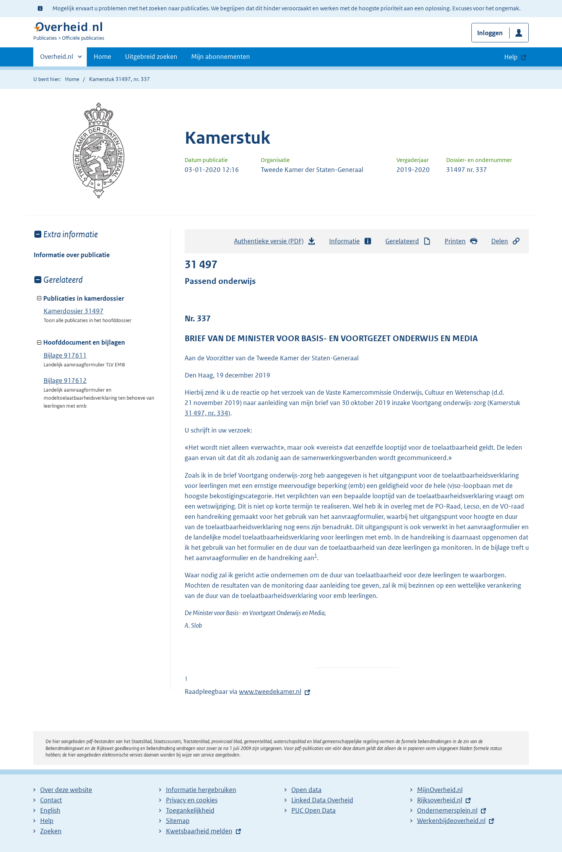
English (50, 810)
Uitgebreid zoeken (151, 56)
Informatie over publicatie (72, 255)
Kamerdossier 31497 (74, 311)
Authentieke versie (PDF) (271, 243)
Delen (499, 241)
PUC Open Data (313, 810)
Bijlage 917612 (65, 380)
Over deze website (66, 790)
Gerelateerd (402, 241)
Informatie (344, 241)
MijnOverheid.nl (440, 790)
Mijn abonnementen (220, 56)
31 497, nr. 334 (206, 413)
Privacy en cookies (192, 800)
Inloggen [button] (490, 33)
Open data (306, 790)
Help (47, 820)
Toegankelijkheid (190, 810)
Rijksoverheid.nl (439, 800)
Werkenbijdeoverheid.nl (451, 820)
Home (102, 56)
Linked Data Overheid (322, 800)
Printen (455, 241)
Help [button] (511, 57)
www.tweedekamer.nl (270, 691)
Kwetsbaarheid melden (199, 831)
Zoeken (51, 831)
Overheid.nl (56, 59)
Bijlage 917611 (65, 355)
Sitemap (178, 820)
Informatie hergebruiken (201, 790)
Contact (51, 800)
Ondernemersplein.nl (447, 810)
